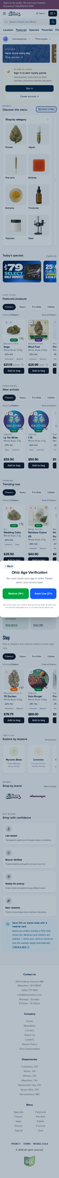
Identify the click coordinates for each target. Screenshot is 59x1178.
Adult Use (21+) (43, 593)
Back (10, 566)
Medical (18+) (15, 593)
